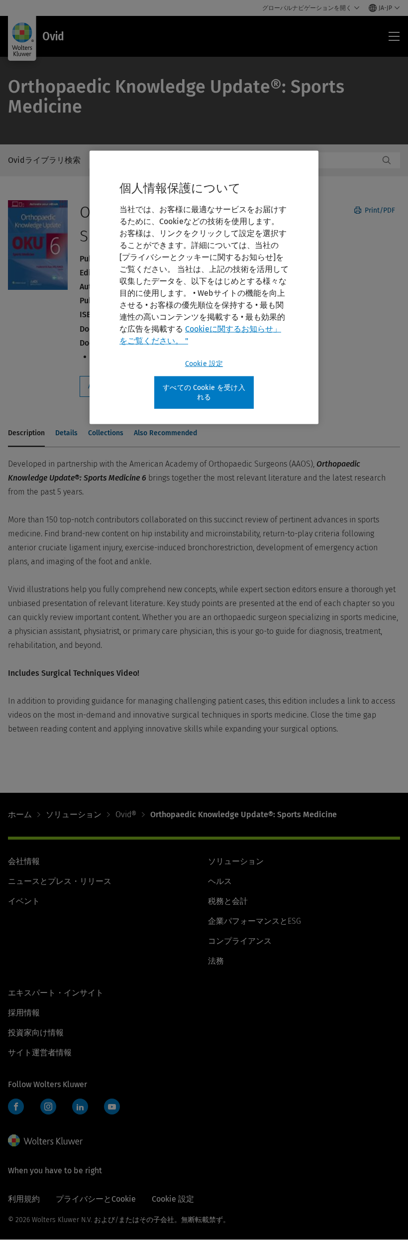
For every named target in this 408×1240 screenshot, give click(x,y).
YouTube (112, 1107)
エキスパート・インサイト (55, 992)
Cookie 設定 (204, 363)
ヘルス (220, 881)
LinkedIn (80, 1107)
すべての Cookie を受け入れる (204, 392)
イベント (24, 901)
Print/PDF (379, 210)
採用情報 (24, 1012)
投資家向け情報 (36, 1032)
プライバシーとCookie (96, 1199)
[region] (204, 287)
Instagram (48, 1107)
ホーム (20, 814)
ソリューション (74, 814)
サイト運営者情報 (40, 1052)
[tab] (26, 434)
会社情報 (24, 861)
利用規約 (24, 1199)
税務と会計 (228, 901)
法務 (216, 961)
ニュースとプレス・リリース (59, 881)
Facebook (16, 1107)
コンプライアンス (240, 941)
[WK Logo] (45, 1140)
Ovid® (125, 814)
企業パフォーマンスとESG (254, 921)
